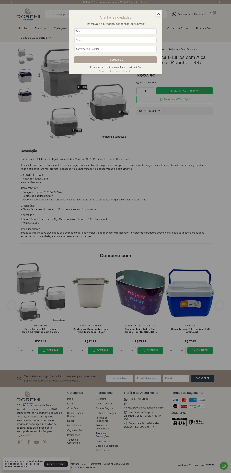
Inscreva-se (115, 59)
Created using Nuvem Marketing (115, 71)
